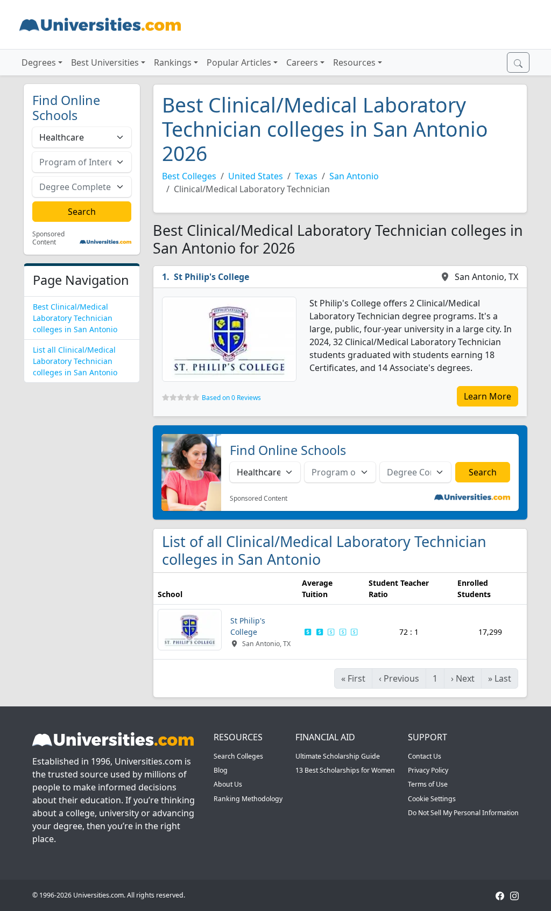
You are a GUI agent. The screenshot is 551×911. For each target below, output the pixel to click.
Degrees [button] (39, 62)
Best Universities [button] (105, 62)
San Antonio (354, 176)
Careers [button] (302, 62)
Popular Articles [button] (239, 62)
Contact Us (424, 756)
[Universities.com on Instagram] (514, 895)
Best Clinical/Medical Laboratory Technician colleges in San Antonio (75, 318)
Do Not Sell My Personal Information (463, 812)
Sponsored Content (48, 238)
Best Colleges (189, 176)
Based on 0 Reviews (231, 397)
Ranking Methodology (248, 798)
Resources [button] (354, 62)
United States (255, 176)
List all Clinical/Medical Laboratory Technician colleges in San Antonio (75, 361)
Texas (306, 176)
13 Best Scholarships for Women (345, 770)
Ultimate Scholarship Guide (337, 756)
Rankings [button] (173, 62)
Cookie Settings (432, 798)
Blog (221, 770)
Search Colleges (238, 756)
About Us (228, 784)
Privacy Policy (428, 770)
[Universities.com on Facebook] (500, 895)
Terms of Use (428, 784)
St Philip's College (211, 277)
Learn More (487, 396)
